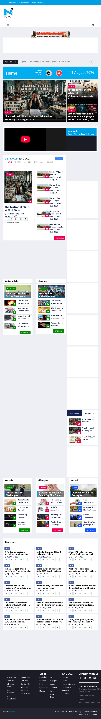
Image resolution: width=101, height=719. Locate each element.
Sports (66, 693)
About (56, 712)
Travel (74, 480)
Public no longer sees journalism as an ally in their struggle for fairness (82, 570)
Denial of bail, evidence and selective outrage (49, 587)
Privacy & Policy (75, 712)
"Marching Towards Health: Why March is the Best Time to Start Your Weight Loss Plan (23, 516)
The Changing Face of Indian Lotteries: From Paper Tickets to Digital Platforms (57, 309)
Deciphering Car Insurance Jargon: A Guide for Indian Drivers (24, 309)
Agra (52, 677)
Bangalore (43, 677)
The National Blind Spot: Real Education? (28, 116)
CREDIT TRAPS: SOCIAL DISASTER (79, 91)
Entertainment (69, 684)
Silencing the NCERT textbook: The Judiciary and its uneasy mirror (18, 587)
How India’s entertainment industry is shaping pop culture (57, 302)
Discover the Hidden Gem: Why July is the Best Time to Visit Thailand (89, 508)
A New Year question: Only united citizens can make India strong (49, 603)
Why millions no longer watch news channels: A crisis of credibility (55, 199)
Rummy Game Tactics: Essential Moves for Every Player (57, 324)
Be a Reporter (24, 3)
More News (60, 238)
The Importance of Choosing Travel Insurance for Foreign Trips (90, 501)
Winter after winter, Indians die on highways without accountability (82, 587)
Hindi (65, 680)
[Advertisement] (34, 260)
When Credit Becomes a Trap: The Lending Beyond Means (81, 115)
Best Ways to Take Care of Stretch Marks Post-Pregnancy (24, 501)
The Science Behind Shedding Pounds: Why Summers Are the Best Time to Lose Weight (24, 508)
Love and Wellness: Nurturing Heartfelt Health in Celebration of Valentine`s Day (24, 523)
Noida (52, 691)
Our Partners (26, 677)
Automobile (11, 281)
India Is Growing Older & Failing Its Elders (48, 553)
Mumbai (18, 162)
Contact (64, 712)
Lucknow (53, 687)
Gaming (42, 281)
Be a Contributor (38, 3)
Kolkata (50, 162)
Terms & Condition (90, 712)
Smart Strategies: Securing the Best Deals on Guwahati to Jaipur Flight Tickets (89, 516)
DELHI (8, 113)
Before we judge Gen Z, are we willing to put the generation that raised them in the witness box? (56, 212)
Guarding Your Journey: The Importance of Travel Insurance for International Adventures (90, 523)
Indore (52, 684)
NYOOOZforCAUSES (14, 677)
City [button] (59, 158)
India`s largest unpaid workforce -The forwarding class (18, 570)
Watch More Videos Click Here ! (81, 134)
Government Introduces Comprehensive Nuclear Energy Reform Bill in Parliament (81, 603)
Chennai (27, 162)
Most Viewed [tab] (74, 413)
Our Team (25, 680)
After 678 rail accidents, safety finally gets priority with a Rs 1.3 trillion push (82, 553)
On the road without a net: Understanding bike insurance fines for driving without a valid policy (24, 324)
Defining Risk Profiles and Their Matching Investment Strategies (56, 516)
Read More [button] (25, 332)
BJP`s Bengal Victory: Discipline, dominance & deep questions (16, 553)
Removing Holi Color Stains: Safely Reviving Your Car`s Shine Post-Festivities (24, 317)
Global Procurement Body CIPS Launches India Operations (17, 620)
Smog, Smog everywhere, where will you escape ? (81, 620)
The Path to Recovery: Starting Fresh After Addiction (56, 523)
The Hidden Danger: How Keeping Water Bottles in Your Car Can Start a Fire (24, 302)
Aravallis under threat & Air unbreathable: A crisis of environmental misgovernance (50, 620)
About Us (10, 680)
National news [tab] (90, 413)
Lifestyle (43, 480)
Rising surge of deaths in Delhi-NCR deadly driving (48, 570)
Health (9, 480)
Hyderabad (39, 162)
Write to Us (25, 693)
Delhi (10, 162)
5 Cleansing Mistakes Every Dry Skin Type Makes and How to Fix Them (57, 501)
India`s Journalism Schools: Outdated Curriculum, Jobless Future (56, 508)
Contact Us (25, 684)
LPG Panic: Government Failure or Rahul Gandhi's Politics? (16, 603)
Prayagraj (53, 680)
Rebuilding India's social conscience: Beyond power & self (56, 225)
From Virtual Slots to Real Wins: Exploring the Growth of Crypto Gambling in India (57, 316)
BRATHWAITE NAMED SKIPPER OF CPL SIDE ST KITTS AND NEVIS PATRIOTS (89, 420)
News (66, 677)
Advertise (12, 3)
